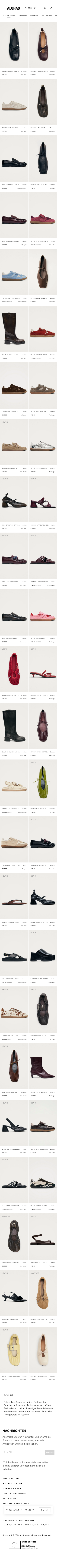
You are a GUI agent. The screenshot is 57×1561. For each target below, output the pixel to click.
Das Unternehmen (14, 1493)
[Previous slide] (4, 47)
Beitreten (9, 1498)
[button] (4, 8)
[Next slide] (24, 47)
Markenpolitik (12, 1488)
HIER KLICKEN (42, 1525)
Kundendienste (12, 1478)
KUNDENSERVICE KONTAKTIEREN (18, 1520)
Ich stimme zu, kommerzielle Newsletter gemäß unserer (25, 1465)
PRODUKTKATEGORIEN (16, 1503)
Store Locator (13, 1483)
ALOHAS (24, 1535)
